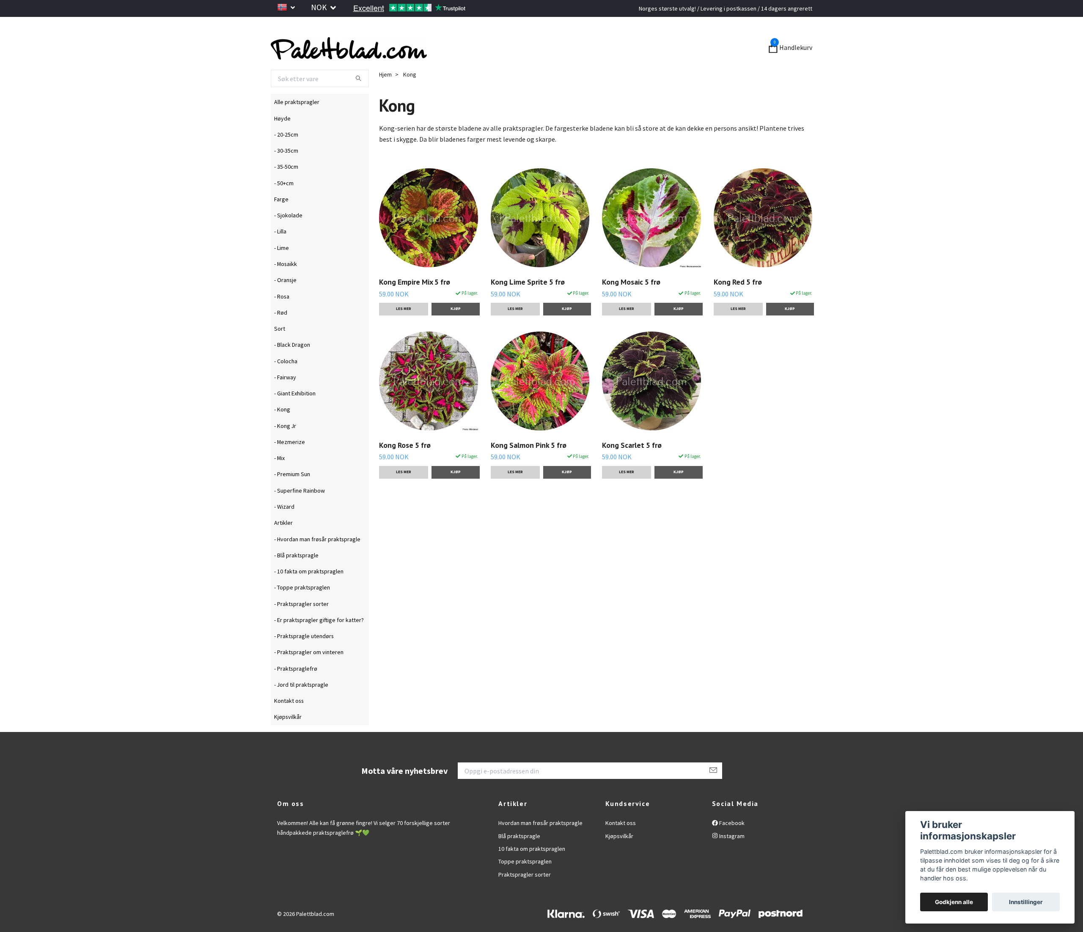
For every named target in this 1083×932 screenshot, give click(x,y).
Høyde (282, 138)
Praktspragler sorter (524, 894)
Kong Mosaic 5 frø (631, 302)
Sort (279, 348)
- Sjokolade (288, 235)
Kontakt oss (289, 720)
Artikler (283, 543)
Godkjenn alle (954, 902)
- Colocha (285, 381)
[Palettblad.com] (419, 58)
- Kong (282, 429)
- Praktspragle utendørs (304, 656)
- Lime (281, 267)
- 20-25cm (286, 154)
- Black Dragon (292, 365)
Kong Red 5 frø (738, 302)
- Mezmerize (289, 462)
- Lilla (280, 251)
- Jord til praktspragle (301, 704)
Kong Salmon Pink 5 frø (528, 465)
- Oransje (285, 300)
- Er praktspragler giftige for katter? (319, 640)
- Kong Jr (285, 446)
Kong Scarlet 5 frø (632, 465)
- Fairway (285, 397)
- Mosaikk (285, 284)
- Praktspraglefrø (295, 688)
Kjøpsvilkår (288, 737)
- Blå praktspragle (296, 575)
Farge (281, 219)
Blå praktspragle (519, 856)
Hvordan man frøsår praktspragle (540, 843)
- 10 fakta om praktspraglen (309, 591)
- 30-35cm (286, 170)
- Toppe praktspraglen (302, 607)
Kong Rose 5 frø (405, 465)
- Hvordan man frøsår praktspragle (317, 559)
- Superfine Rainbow (299, 510)
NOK (319, 7)
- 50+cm (284, 203)
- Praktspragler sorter (301, 624)
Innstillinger (1026, 902)
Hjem (385, 94)
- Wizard (284, 526)
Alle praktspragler (296, 122)
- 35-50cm (286, 187)
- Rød (280, 332)
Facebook (731, 843)
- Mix (279, 478)
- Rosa (281, 316)
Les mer (403, 329)
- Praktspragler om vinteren (309, 672)
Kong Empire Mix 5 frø (414, 302)
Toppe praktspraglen (525, 881)
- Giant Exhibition (295, 413)
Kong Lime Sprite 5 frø (528, 302)
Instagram (731, 856)
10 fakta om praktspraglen (531, 868)
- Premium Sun (292, 494)
